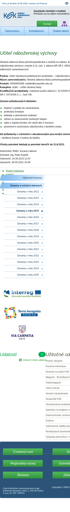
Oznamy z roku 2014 (28, 204)
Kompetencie (36, 30)
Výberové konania (32, 177)
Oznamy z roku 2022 (28, 255)
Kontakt (47, 24)
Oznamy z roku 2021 (28, 249)
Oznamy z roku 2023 (28, 262)
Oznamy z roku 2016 (28, 217)
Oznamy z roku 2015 (27, 210)
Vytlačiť (10, 174)
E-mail (5, 493)
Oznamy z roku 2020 (28, 242)
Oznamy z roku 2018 (28, 230)
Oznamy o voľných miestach (26, 185)
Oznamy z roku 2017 (28, 223)
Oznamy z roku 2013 (28, 198)
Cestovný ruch (23, 451)
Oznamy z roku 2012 (28, 191)
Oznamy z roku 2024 (28, 268)
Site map (64, 24)
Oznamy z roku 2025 (28, 274)
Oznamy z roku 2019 (28, 236)
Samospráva (12, 30)
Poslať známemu (15, 171)
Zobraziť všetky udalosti (34, 360)
